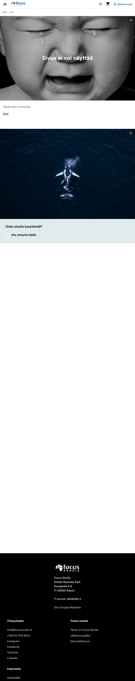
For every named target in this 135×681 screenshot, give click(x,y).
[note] (131, 20)
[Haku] (101, 4)
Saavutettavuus (80, 641)
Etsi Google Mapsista (67, 607)
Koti (5, 12)
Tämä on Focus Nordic (84, 630)
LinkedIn (12, 658)
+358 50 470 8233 (18, 635)
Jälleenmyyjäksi (80, 635)
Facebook (13, 647)
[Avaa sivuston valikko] (7, 4)
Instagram (13, 641)
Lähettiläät (13, 678)
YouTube (12, 652)
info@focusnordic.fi (19, 630)
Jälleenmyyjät (124, 4)
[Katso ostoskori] (108, 4)
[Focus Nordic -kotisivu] (18, 4)
